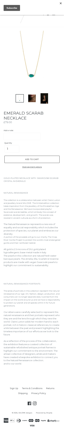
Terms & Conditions (32, 388)
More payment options (32, 167)
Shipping (23, 393)
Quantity (8, 143)
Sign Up (14, 388)
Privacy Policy (38, 393)
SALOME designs (25, 413)
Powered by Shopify (44, 413)
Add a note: (8, 130)
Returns (50, 388)
